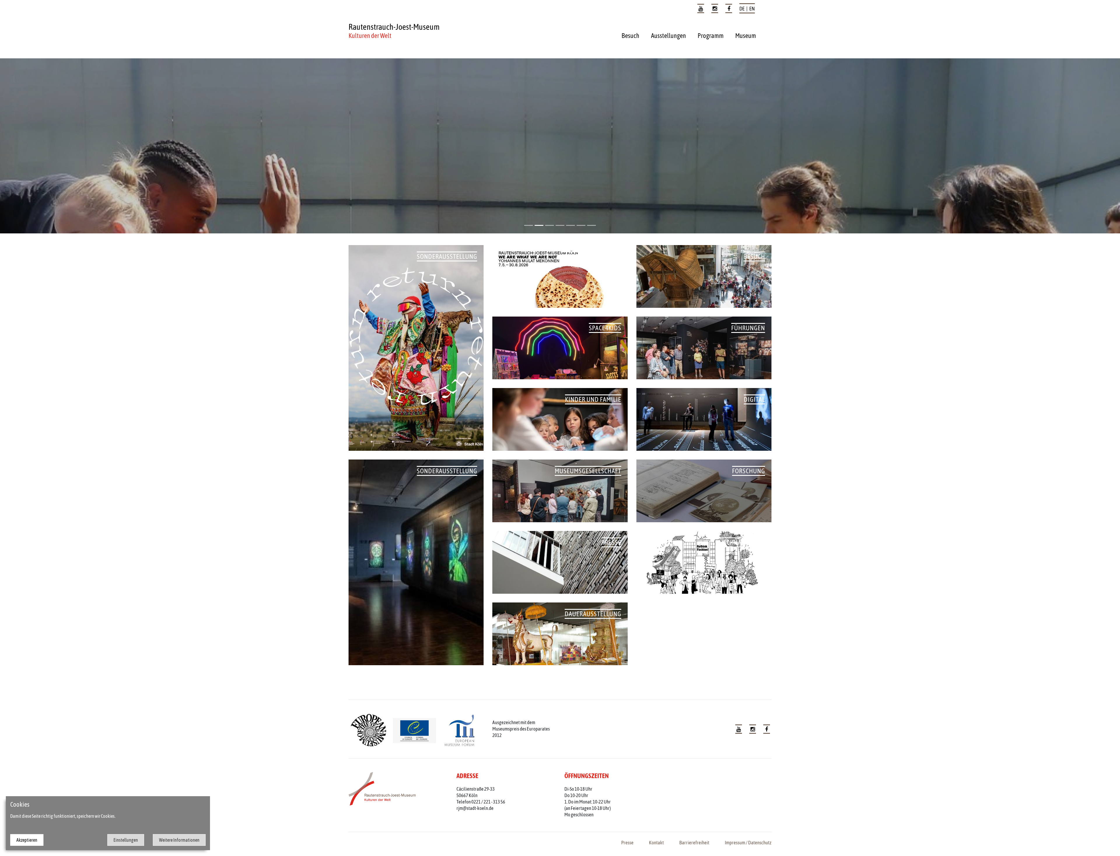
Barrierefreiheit (694, 842)
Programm (711, 35)
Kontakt (656, 842)
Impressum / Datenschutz (748, 842)
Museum (745, 35)
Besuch (630, 35)
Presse (627, 842)
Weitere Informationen (179, 840)
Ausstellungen (668, 35)
